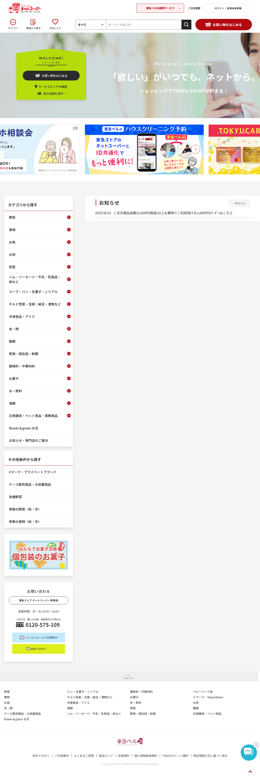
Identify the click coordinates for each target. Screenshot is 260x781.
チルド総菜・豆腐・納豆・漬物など (90, 697)
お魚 (7, 703)
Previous (64, 149)
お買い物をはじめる (227, 24)
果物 (7, 697)
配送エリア (106, 756)
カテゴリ (13, 28)
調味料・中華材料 (141, 692)
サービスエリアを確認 (53, 87)
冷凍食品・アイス (78, 703)
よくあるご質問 (84, 756)
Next (195, 149)
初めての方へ (39, 649)
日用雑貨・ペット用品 (207, 713)
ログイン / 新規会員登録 (228, 8)
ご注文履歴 (194, 8)
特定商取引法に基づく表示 (210, 756)
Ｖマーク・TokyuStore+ (208, 697)
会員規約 (123, 756)
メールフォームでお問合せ (41, 637)
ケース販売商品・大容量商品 (22, 713)
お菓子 (134, 697)
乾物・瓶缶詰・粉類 (143, 713)
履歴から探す (33, 28)
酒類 (70, 708)
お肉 (196, 703)
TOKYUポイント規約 (175, 756)
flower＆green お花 (16, 719)
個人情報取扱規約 (145, 756)
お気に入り (55, 28)
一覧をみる (239, 203)
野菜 (7, 692)
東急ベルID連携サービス (160, 8)
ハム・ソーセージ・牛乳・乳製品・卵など (94, 713)
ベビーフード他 (203, 692)
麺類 (196, 708)
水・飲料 (135, 703)
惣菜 (133, 708)
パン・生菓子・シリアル (83, 692)
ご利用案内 (62, 756)
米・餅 (8, 708)
